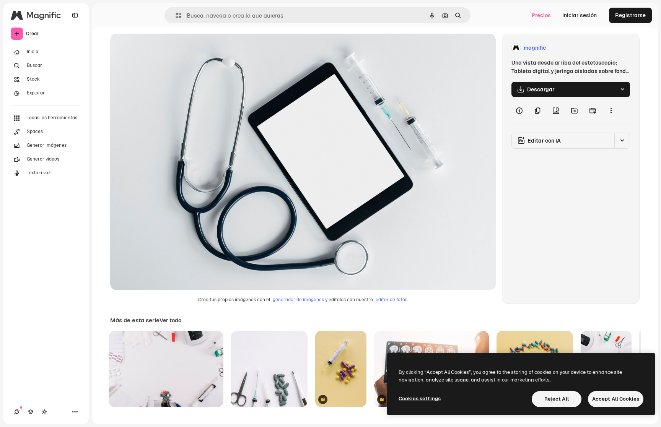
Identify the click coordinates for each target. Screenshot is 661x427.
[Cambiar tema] (44, 412)
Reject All (556, 399)
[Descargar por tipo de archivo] (622, 89)
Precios (541, 15)
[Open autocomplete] (175, 15)
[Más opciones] (611, 111)
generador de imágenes (298, 300)
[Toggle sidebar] (75, 15)
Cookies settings (420, 398)
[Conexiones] (17, 412)
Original (159, 48)
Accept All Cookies (615, 399)
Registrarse (630, 15)
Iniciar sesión (579, 15)
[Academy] (30, 412)
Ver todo (170, 320)
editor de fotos (391, 300)
